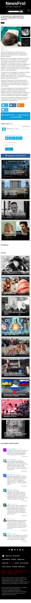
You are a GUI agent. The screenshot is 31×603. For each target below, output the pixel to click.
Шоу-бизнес (24, 562)
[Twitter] (20, 550)
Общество (20, 559)
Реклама (10, 570)
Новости (8, 555)
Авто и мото (6, 566)
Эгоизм (14, 566)
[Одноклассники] (18, 550)
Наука (2, 22)
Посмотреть (24, 456)
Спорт (17, 562)
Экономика (6, 559)
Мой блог (21, 566)
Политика (16, 555)
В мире (13, 559)
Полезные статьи (12, 573)
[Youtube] (11, 550)
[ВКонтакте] (15, 550)
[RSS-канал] (23, 550)
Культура (5, 562)
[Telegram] (9, 550)
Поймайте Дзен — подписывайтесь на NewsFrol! (16, 116)
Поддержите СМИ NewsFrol (16, 155)
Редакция (4, 570)
